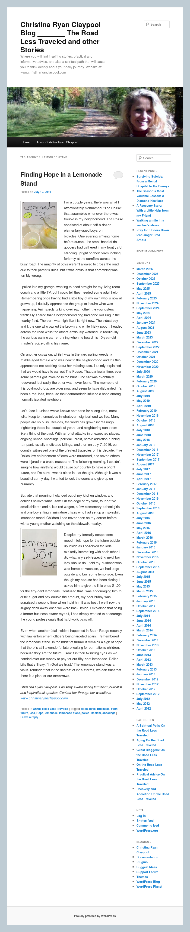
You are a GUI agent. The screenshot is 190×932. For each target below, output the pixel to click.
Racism (96, 713)
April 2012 (143, 708)
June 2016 (143, 523)
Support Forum (147, 872)
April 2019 (143, 405)
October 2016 (145, 503)
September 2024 (147, 308)
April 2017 (143, 479)
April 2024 (143, 317)
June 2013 (143, 654)
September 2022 (147, 347)
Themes (142, 876)
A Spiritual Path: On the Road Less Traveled (150, 730)
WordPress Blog (148, 881)
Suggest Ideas (146, 867)
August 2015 (145, 571)
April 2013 (143, 659)
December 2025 (147, 273)
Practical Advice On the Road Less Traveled (150, 779)
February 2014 (146, 635)
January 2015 (145, 601)
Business (103, 709)
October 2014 (145, 606)
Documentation (147, 857)
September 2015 (147, 567)
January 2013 (145, 674)
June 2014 (143, 620)
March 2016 (144, 537)
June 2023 (143, 332)
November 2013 (147, 645)
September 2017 (147, 459)
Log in (141, 815)
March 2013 (144, 664)
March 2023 (144, 337)
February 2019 (146, 410)
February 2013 (146, 669)
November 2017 (147, 454)
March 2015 (144, 591)
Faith (114, 709)
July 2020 (143, 371)
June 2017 (143, 474)
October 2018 (145, 420)
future (24, 713)
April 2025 (143, 293)
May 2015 (143, 586)
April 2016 (143, 532)
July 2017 (143, 469)
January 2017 (145, 488)
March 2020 (144, 376)
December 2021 (147, 352)
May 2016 (143, 528)
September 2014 (147, 611)
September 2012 (147, 694)
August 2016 (145, 513)
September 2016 (147, 508)
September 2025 (147, 283)
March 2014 (144, 630)
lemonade (51, 713)
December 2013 (147, 640)
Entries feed (145, 820)
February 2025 (146, 298)
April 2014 (143, 625)
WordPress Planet (149, 886)
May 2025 (143, 288)
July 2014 (143, 615)
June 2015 (143, 581)
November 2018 (147, 415)
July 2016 (143, 518)
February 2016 (146, 542)
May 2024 (143, 313)
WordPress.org (147, 830)
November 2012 (147, 684)
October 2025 (145, 278)
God (32, 713)
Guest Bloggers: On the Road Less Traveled (150, 754)
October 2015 (145, 562)
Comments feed (147, 825)
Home (25, 142)
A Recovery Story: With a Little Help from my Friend (152, 210)
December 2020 (147, 361)
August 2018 (145, 425)
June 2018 (143, 435)
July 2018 (143, 430)
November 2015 (147, 557)
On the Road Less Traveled (50, 709)
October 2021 (145, 356)
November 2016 (147, 498)
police (85, 713)
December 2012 (147, 679)
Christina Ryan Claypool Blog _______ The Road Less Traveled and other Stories (60, 36)
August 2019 (145, 391)
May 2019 (143, 400)
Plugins (142, 862)
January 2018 (145, 445)
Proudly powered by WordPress (95, 916)
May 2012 (143, 703)
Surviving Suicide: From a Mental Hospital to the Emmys (152, 181)
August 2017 (145, 464)
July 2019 (143, 396)
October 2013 (145, 650)
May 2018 (143, 439)
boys (92, 709)
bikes (84, 709)
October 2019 (145, 386)
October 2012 (145, 689)
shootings (108, 713)
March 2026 (144, 269)
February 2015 (146, 596)
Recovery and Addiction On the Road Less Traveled (152, 794)
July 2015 (143, 576)
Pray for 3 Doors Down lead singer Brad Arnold (152, 235)
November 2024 (147, 303)
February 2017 (146, 484)
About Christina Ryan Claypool (57, 142)
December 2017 (147, 449)
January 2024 (145, 322)
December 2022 (147, 342)
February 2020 (146, 381)
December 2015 (147, 552)
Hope (39, 713)
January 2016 (145, 547)
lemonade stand (69, 713)
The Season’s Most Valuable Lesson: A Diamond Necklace (150, 196)
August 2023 (145, 327)
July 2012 (143, 698)
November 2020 (147, 366)
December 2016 (147, 493)
